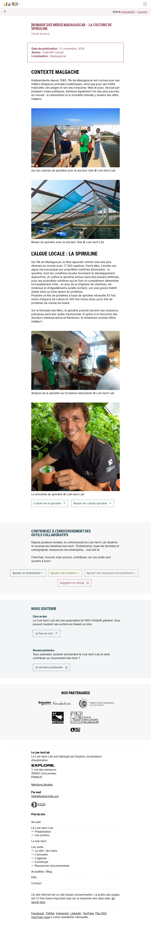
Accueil (36, 822)
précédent (128, 11)
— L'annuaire (39, 854)
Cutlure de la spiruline (47, 503)
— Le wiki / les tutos (44, 850)
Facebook (37, 913)
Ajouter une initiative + (65, 573)
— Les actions (40, 835)
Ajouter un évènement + (27, 573)
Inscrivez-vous (40, 917)
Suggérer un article (74, 582)
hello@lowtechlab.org (45, 796)
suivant (142, 11)
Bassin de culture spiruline (91, 503)
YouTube (88, 913)
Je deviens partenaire (51, 667)
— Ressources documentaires (50, 865)
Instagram (62, 913)
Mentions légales (42, 784)
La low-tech (38, 841)
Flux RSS (101, 913)
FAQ (34, 877)
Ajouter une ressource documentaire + (111, 573)
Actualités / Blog (41, 871)
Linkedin (75, 913)
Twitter (50, 913)
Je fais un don (44, 633)
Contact (36, 883)
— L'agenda (39, 858)
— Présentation (41, 831)
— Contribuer (39, 862)
